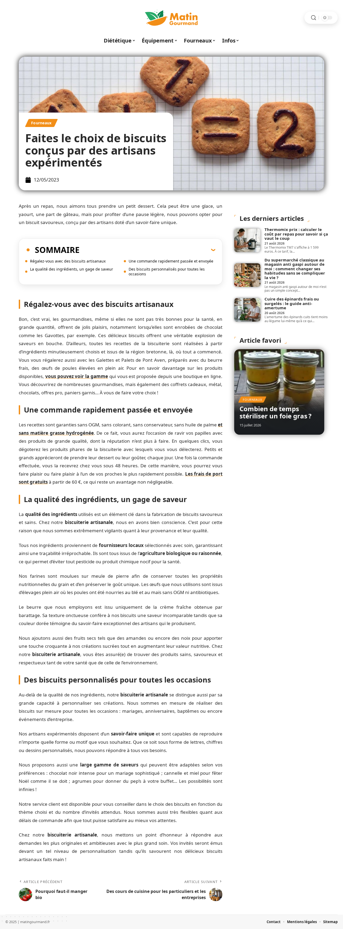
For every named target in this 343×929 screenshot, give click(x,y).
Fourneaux (41, 122)
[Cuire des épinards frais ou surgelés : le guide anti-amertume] (247, 310)
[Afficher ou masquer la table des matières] (147, 249)
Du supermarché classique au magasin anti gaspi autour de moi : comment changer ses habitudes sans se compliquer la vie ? (294, 268)
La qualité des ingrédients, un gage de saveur (71, 269)
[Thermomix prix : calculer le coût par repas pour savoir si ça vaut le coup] (247, 240)
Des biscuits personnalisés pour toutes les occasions (167, 271)
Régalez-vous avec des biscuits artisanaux (68, 261)
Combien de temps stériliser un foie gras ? (275, 412)
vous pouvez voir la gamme (76, 376)
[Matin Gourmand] (171, 18)
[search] (313, 18)
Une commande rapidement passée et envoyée (171, 261)
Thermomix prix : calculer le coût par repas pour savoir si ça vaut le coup (296, 234)
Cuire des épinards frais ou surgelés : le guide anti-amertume (291, 303)
